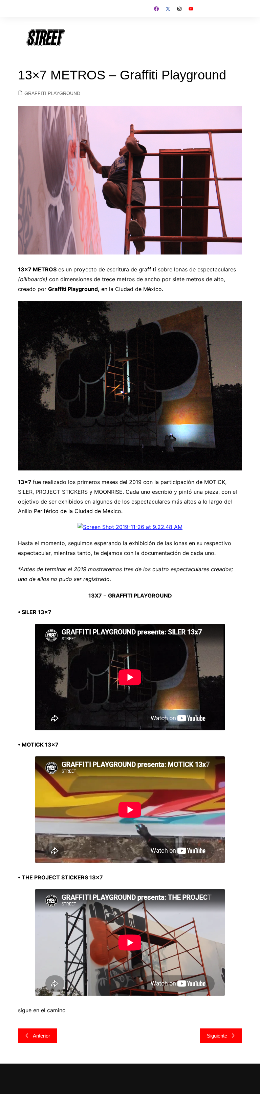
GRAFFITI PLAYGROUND (52, 93)
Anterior (41, 1036)
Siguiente (217, 1036)
